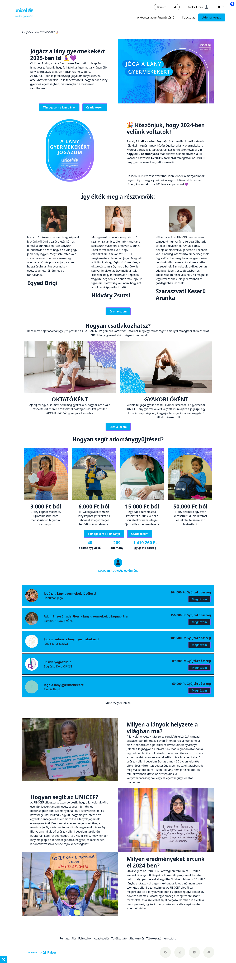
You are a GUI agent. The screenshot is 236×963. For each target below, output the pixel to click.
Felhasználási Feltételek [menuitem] (75, 938)
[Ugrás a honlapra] (23, 12)
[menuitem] (156, 17)
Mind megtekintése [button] (118, 703)
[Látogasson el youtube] (208, 952)
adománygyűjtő (90, 545)
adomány (116, 545)
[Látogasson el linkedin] (194, 952)
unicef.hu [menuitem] (170, 938)
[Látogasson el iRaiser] (42, 952)
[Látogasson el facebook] (165, 952)
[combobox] (221, 7)
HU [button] (220, 6)
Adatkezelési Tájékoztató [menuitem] (110, 938)
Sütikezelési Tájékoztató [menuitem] (145, 938)
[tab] (118, 569)
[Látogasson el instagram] (179, 952)
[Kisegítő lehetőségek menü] (232, 4)
